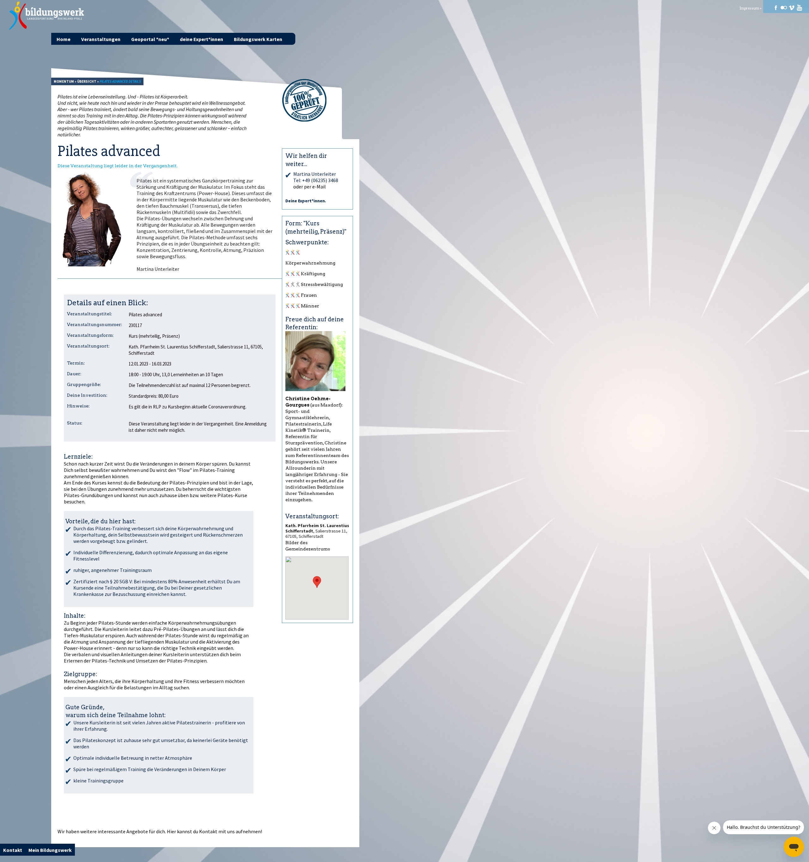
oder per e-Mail (309, 186)
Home (63, 39)
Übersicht (86, 81)
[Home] (47, 16)
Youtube (799, 7)
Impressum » (750, 8)
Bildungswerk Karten (258, 39)
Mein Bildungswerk (50, 850)
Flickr (784, 7)
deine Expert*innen (201, 39)
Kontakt (208, 831)
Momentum (64, 81)
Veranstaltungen (100, 39)
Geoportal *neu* (150, 39)
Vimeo (791, 7)
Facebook (776, 7)
